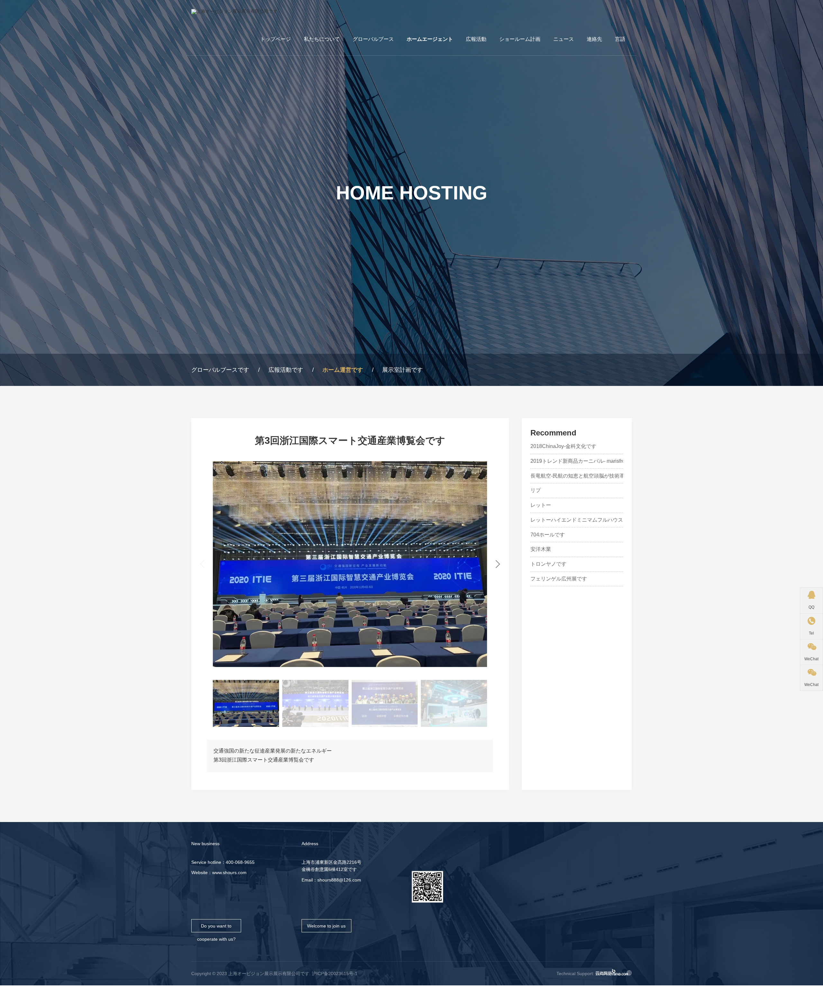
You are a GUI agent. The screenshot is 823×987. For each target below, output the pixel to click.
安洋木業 (540, 549)
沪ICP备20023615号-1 (334, 973)
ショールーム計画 (519, 39)
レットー (540, 505)
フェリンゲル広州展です (558, 578)
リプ (535, 490)
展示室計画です (402, 370)
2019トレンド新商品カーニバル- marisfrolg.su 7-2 (587, 461)
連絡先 (594, 39)
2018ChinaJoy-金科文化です (563, 446)
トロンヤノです (548, 564)
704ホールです (547, 534)
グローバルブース (373, 39)
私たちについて (322, 39)
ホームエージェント (430, 39)
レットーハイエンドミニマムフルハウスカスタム (587, 520)
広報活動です (285, 370)
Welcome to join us (326, 925)
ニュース (563, 39)
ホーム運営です (342, 370)
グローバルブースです (220, 370)
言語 (620, 39)
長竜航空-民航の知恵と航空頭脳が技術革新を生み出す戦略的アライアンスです (621, 476)
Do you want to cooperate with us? (216, 927)
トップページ (275, 39)
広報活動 (476, 39)
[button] (497, 564)
